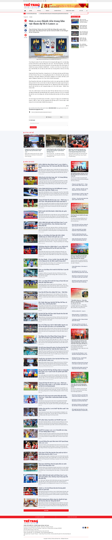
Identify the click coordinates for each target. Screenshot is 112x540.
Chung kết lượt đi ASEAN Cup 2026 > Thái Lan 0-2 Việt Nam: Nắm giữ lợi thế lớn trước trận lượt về (53, 200)
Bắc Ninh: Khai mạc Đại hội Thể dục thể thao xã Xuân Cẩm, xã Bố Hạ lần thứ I (52, 303)
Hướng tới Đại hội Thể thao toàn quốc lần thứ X (45, 355)
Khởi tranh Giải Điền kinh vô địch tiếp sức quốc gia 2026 (52, 211)
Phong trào (40, 288)
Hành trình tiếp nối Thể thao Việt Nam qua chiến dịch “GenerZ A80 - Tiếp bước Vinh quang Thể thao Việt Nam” (79, 343)
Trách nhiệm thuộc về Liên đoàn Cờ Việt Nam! (79, 267)
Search (87, 1)
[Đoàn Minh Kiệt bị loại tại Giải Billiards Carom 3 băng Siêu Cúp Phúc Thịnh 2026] (31, 192)
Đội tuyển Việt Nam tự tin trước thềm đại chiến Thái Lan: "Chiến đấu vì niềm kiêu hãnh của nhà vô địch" (52, 397)
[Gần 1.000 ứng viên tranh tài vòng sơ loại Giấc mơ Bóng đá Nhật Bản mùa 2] (31, 284)
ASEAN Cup (40, 392)
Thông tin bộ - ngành (41, 507)
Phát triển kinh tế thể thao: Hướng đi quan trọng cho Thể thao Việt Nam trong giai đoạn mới (80, 225)
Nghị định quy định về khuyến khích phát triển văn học (80, 320)
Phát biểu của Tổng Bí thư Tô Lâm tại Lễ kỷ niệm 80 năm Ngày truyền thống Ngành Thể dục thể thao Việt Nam (80, 276)
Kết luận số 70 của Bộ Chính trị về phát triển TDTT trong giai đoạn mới (80, 206)
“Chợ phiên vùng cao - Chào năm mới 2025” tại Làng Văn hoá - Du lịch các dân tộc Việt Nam (79, 302)
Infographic (75, 289)
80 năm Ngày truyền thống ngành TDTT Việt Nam (79, 331)
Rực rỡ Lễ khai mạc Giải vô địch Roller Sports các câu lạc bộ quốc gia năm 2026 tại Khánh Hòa (53, 325)
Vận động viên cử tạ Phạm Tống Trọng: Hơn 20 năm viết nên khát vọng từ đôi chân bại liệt (52, 337)
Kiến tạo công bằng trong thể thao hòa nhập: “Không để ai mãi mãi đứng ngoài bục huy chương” (79, 257)
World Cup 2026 (41, 426)
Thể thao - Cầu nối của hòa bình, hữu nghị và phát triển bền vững (80, 199)
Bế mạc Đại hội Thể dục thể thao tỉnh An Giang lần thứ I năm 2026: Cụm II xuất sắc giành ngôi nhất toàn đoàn (53, 371)
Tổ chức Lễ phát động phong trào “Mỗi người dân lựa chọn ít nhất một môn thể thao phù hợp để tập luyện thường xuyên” (80, 234)
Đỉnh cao (39, 332)
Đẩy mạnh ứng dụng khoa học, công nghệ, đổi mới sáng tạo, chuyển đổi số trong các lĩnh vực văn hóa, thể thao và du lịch (80, 410)
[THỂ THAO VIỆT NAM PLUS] (32, 5)
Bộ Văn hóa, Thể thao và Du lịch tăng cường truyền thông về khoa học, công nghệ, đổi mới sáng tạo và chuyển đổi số (80, 395)
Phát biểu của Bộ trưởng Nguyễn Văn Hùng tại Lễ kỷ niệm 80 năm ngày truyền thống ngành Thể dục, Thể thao (80, 281)
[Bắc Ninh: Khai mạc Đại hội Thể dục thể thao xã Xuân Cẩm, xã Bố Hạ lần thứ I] (31, 305)
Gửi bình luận (33, 127)
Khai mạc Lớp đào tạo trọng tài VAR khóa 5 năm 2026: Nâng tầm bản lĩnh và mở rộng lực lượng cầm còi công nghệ (77, 151)
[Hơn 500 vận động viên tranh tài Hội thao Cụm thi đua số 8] (31, 273)
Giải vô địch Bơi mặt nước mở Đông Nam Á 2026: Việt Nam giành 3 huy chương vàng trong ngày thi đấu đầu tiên (53, 476)
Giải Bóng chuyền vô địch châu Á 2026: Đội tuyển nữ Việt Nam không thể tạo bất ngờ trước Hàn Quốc (53, 248)
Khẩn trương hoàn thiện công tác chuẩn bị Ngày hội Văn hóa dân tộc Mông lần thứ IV (52, 500)
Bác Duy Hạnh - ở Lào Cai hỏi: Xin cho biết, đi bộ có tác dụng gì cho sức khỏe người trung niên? (53, 260)
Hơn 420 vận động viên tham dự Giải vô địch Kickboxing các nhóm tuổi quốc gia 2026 (51, 236)
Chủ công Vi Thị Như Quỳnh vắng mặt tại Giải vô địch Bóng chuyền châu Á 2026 (52, 453)
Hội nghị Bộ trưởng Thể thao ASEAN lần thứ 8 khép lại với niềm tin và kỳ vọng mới (79, 175)
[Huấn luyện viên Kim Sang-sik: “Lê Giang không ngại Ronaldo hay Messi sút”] (31, 180)
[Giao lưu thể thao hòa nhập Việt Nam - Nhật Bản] (31, 295)
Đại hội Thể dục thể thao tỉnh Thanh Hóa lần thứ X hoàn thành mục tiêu (53, 314)
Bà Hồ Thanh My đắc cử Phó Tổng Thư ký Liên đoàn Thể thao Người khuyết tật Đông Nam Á (56, 151)
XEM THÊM (46, 510)
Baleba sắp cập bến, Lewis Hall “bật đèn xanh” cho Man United (53, 409)
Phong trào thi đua (77, 373)
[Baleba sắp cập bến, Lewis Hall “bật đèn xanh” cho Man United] (31, 412)
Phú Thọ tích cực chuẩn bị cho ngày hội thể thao (79, 215)
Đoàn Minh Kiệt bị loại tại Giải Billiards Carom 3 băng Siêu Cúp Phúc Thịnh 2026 (65, 13)
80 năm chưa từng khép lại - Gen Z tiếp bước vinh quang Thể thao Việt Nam (79, 353)
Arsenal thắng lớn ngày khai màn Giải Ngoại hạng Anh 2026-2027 (53, 442)
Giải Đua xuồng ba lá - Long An (78, 311)
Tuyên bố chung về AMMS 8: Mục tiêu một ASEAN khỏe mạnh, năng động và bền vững (80, 194)
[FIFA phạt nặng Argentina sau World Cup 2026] (31, 423)
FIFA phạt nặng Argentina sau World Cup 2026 (52, 420)
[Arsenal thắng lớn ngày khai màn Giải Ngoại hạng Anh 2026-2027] (31, 444)
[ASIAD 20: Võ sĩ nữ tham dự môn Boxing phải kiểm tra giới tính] (31, 491)
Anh (39, 416)
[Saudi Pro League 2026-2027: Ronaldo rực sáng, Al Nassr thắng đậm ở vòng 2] (31, 433)
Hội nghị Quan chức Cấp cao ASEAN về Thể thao (79, 163)
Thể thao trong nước (41, 196)
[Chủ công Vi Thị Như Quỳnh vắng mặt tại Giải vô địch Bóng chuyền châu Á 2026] (31, 456)
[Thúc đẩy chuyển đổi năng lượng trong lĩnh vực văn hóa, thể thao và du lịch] (79, 377)
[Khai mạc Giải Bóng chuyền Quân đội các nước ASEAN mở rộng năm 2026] (31, 467)
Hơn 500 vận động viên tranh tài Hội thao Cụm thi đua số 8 (53, 270)
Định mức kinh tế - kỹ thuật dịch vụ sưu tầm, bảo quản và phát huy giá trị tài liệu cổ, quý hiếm (80, 315)
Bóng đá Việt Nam (41, 185)
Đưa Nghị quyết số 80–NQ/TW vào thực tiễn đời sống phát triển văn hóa (80, 272)
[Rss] (87, 527)
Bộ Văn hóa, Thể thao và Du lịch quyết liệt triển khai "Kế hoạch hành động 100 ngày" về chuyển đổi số (80, 405)
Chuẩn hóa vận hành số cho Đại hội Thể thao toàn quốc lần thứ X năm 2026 (33, 151)
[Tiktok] (85, 527)
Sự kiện (26, 146)
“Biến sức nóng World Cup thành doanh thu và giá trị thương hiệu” (79, 230)
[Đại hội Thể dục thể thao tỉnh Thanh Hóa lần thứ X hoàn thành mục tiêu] (31, 317)
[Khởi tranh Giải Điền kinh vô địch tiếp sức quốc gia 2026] (31, 214)
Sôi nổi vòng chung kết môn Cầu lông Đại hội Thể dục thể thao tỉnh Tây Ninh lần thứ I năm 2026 (53, 348)
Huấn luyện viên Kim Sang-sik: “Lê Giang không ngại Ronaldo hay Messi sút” (34, 13)
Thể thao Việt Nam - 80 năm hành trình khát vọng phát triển (79, 358)
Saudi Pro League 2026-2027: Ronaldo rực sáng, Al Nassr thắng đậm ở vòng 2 (52, 430)
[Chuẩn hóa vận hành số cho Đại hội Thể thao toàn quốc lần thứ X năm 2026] (34, 140)
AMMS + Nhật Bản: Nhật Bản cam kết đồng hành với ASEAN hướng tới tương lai (80, 189)
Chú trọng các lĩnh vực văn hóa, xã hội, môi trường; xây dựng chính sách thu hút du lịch (80, 325)
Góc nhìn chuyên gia (78, 245)
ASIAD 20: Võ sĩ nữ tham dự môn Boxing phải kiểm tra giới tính (52, 488)
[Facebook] (83, 527)
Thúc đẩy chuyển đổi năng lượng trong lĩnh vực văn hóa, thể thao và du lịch (79, 385)
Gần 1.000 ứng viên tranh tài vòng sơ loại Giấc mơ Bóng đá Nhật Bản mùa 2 (53, 281)
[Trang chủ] (25, 10)
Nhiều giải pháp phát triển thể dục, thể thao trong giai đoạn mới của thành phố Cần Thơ (79, 239)
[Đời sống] (64, 6)
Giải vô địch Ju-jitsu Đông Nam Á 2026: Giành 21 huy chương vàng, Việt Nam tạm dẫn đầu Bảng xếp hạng (53, 165)
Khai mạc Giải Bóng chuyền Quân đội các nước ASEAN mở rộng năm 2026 (52, 464)
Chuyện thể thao (41, 344)
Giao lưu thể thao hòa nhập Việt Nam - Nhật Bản (52, 292)
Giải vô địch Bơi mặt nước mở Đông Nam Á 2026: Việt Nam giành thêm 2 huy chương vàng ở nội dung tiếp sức (52, 223)
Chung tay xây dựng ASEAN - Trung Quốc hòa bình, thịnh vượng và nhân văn (80, 184)
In (61, 117)
